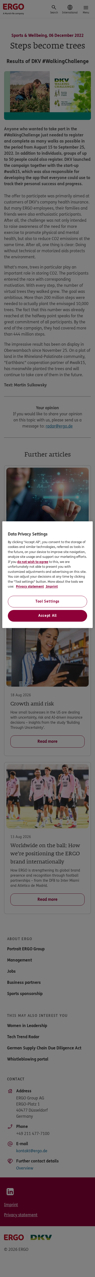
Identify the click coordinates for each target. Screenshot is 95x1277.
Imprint (51, 587)
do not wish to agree (32, 562)
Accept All (47, 615)
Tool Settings (47, 601)
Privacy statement (30, 587)
